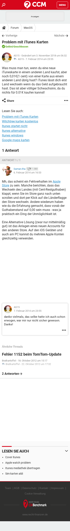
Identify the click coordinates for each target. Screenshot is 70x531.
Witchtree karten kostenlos (20, 121)
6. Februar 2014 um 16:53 (27, 172)
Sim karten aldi (14, 473)
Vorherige (11, 35)
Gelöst (9, 46)
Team (8, 488)
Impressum (57, 488)
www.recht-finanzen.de (35, 514)
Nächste (59, 35)
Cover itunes (12, 457)
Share (10, 100)
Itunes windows (12, 135)
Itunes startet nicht (14, 126)
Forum (15, 27)
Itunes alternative (13, 131)
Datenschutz (29, 488)
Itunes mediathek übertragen (22, 468)
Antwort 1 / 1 (11, 160)
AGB (16, 488)
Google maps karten (16, 140)
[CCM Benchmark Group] (35, 504)
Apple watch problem (18, 462)
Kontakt (43, 488)
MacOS (28, 27)
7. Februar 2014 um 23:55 (39, 59)
